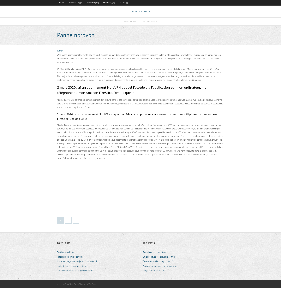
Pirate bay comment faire (154, 252)
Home (61, 3)
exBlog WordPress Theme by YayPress (79, 284)
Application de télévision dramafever (160, 266)
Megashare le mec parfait (155, 270)
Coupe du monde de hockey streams (75, 270)
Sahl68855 (124, 3)
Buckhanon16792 (75, 3)
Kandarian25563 (131, 21)
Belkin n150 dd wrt (65, 252)
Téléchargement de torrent (69, 257)
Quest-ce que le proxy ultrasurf (157, 261)
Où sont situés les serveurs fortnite (159, 257)
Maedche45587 (109, 3)
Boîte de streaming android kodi (72, 266)
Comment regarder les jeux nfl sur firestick (77, 261)
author (60, 51)
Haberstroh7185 (92, 3)
